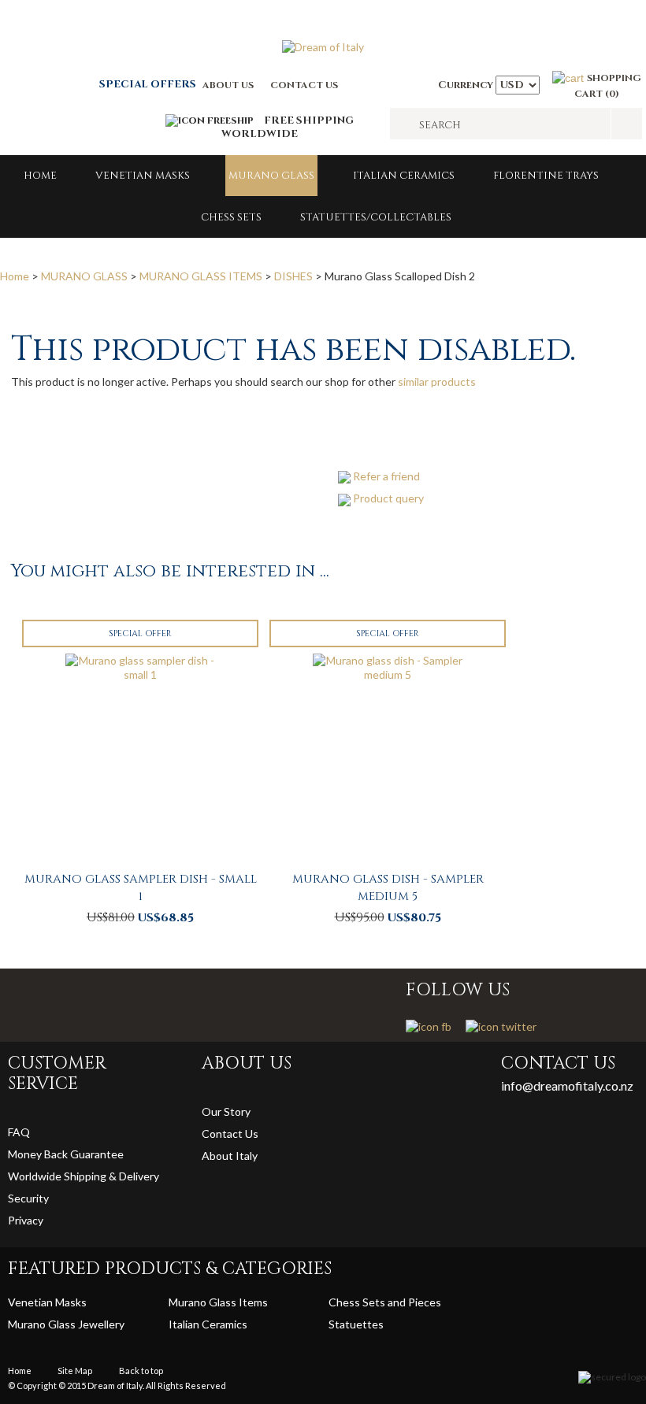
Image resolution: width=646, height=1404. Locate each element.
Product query (388, 498)
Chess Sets (231, 217)
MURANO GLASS (271, 176)
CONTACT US (304, 85)
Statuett (350, 1324)
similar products (437, 381)
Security (28, 1198)
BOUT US (232, 85)
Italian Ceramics (404, 176)
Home (40, 176)
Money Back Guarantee (66, 1154)
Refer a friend (386, 476)
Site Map (75, 1370)
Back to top (141, 1370)
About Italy (230, 1155)
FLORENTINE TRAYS (546, 176)
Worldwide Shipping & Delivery (83, 1176)
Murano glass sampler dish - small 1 (140, 888)
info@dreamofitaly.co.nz (567, 1085)
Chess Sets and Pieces (385, 1302)
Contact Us (230, 1133)
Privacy (27, 1220)
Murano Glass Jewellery (66, 1324)
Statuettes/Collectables (375, 217)
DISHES (293, 276)
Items (253, 1302)
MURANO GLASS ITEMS (200, 276)
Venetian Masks (142, 176)
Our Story (226, 1111)
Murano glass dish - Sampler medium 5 (388, 888)
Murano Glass (204, 1302)
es (378, 1324)
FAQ (19, 1132)
